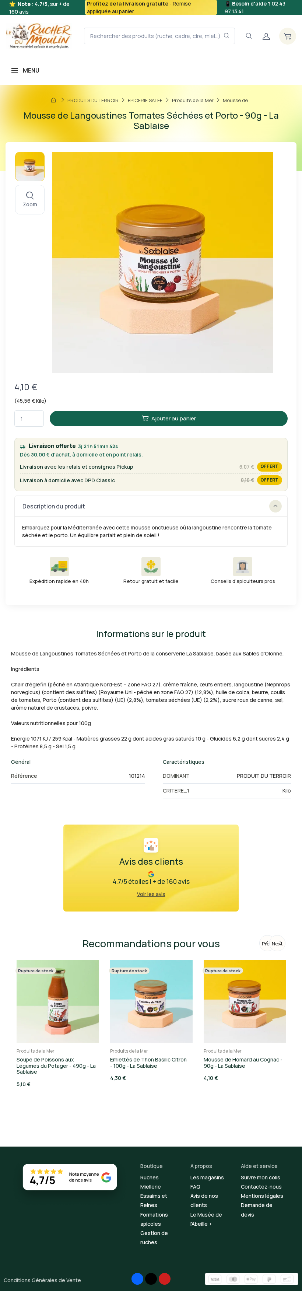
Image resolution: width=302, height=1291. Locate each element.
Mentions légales (262, 1195)
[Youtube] (165, 1279)
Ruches (149, 1177)
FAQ (195, 1186)
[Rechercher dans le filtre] (226, 36)
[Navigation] (248, 36)
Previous (268, 943)
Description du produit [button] (53, 506)
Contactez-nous (261, 1186)
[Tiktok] (151, 1279)
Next (277, 943)
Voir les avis (151, 894)
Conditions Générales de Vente (42, 1280)
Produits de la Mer (36, 1051)
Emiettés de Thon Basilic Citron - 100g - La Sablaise (148, 1062)
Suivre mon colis (260, 1177)
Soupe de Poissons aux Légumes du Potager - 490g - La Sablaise (56, 1065)
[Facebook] (137, 1279)
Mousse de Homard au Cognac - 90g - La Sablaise (243, 1062)
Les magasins (207, 1177)
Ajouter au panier (173, 418)
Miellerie (150, 1186)
